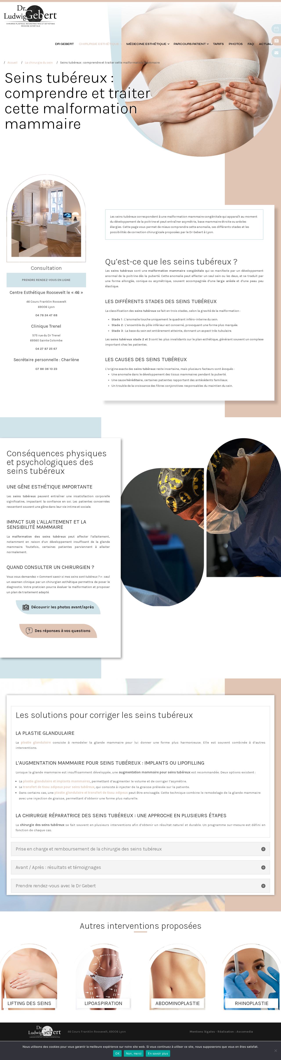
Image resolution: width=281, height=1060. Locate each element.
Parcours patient (190, 44)
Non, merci (134, 1053)
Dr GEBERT (64, 44)
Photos (236, 44)
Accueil (12, 62)
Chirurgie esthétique (99, 44)
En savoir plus (158, 1053)
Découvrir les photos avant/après (62, 607)
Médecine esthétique (146, 44)
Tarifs (218, 44)
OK (117, 1053)
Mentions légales (202, 1031)
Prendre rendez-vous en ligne (46, 280)
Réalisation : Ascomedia (235, 1031)
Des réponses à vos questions (62, 630)
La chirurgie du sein (39, 62)
